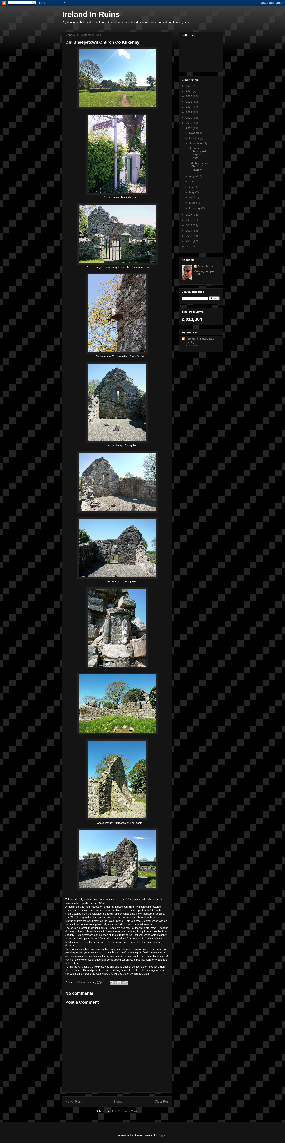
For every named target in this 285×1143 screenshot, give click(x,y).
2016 (189, 219)
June (192, 186)
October (194, 138)
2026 (189, 85)
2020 (189, 117)
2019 (189, 122)
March (193, 202)
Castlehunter (206, 266)
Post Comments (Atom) (125, 1111)
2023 (189, 101)
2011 (189, 246)
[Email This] (112, 983)
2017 (189, 214)
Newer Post (73, 1101)
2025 (189, 91)
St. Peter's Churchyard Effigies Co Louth (197, 152)
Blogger (162, 1135)
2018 (189, 128)
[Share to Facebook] (123, 983)
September (196, 143)
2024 (189, 96)
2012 (189, 241)
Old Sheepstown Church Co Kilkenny (198, 166)
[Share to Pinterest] (126, 983)
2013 (189, 235)
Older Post (162, 1101)
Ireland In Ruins (91, 14)
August (194, 176)
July (192, 181)
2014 (189, 230)
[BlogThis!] (115, 983)
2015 (189, 225)
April (192, 197)
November (196, 132)
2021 (189, 112)
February (195, 208)
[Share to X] (119, 983)
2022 (189, 106)
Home (118, 1101)
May (192, 192)
